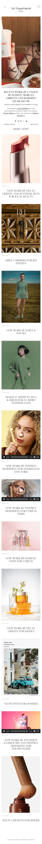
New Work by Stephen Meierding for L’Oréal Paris (21, 511)
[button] (21, 435)
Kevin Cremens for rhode (21, 820)
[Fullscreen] (38, 457)
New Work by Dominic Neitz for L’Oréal (21, 560)
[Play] (4, 457)
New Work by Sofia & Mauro (21, 332)
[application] (21, 434)
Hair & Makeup (16, 105)
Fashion (7, 105)
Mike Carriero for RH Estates (21, 262)
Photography (26, 105)
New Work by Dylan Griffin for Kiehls (21, 630)
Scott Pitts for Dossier (21, 704)
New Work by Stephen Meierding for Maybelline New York (21, 469)
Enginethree (31, 839)
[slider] (19, 457)
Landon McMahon (23, 109)
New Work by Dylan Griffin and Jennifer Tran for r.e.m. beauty (21, 194)
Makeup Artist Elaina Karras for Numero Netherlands (21, 400)
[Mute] (35, 457)
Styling (35, 105)
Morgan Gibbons (9, 113)
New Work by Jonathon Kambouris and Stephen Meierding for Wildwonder (21, 744)
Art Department (16, 839)
